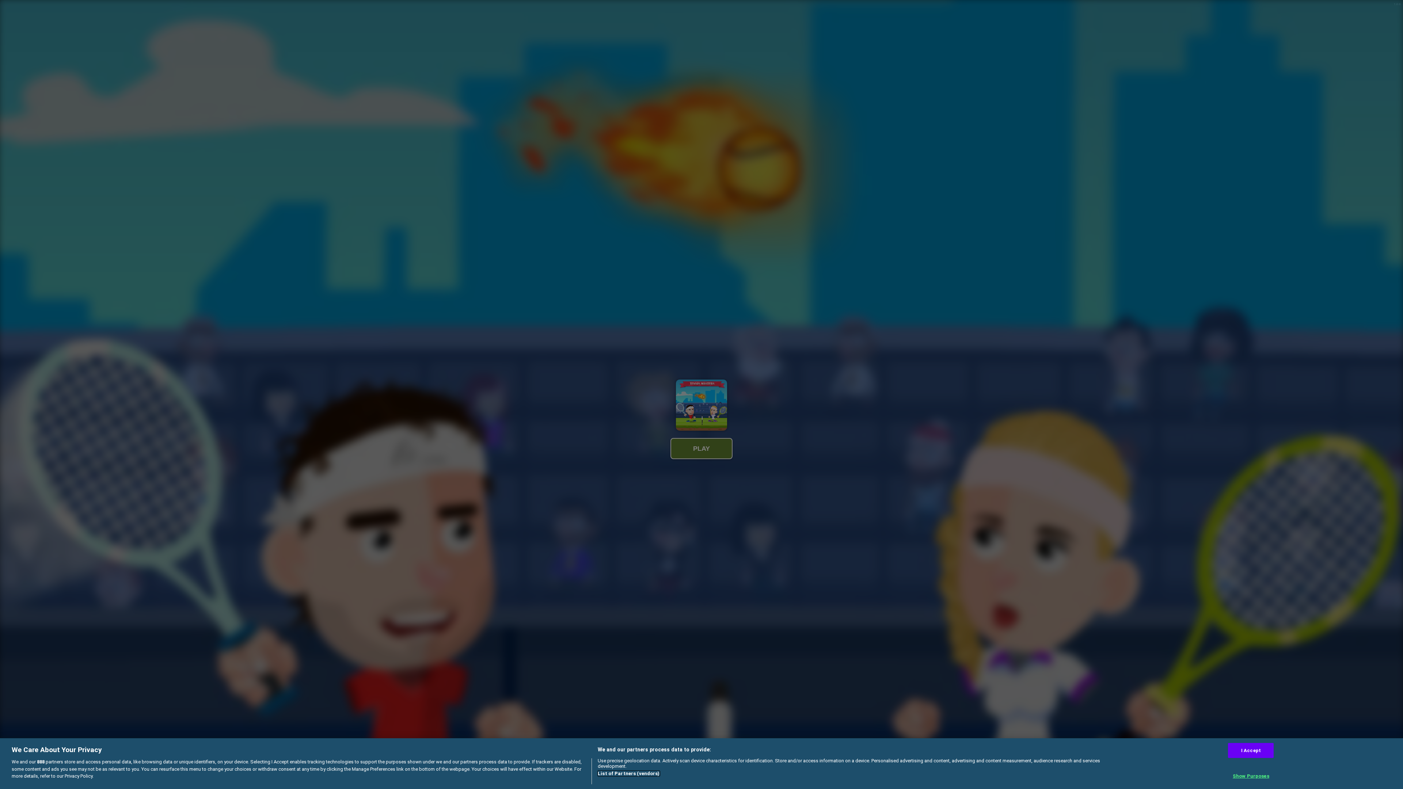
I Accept (1251, 750)
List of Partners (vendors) (628, 773)
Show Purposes (1251, 775)
